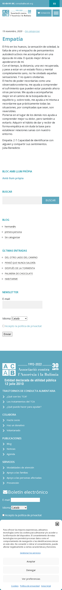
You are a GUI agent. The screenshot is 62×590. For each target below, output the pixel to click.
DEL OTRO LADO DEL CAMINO (21, 257)
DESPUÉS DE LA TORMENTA (20, 268)
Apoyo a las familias (17, 472)
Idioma (6, 318)
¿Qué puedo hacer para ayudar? (24, 406)
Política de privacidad (30, 586)
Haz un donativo (15, 425)
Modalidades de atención (20, 467)
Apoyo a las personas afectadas (24, 477)
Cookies (14, 586)
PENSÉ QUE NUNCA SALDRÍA (20, 262)
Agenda (11, 454)
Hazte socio (13, 420)
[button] (57, 523)
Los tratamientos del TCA (21, 401)
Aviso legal (46, 586)
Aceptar (31, 561)
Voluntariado (13, 430)
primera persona (13, 231)
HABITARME (11, 278)
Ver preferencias (31, 578)
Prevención (13, 482)
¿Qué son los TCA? (17, 396)
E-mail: (6, 299)
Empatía (12, 38)
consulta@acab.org (24, 3)
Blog (9, 443)
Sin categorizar (32, 31)
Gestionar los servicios (30, 553)
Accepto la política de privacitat (23, 326)
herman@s (10, 226)
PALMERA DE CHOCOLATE (19, 273)
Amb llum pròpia (13, 178)
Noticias (11, 448)
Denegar (31, 570)
